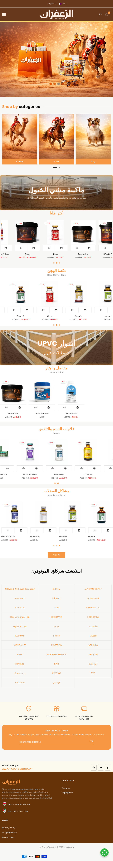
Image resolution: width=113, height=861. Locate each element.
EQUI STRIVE (93, 617)
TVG (93, 673)
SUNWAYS (56, 673)
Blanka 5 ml (20, 474)
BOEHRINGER (93, 598)
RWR (56, 663)
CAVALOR (20, 607)
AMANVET (20, 598)
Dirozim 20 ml (18, 316)
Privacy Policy (8, 827)
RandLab (19, 663)
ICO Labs (93, 626)
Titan (110, 254)
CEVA (56, 607)
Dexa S (90, 536)
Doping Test (67, 792)
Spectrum (20, 673)
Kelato (56, 635)
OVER (20, 654)
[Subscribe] (88, 742)
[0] (106, 14)
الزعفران (56, 682)
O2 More (107, 474)
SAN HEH (93, 663)
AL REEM (56, 588)
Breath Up (78, 474)
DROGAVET (56, 617)
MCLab (93, 635)
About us (66, 788)
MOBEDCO (56, 645)
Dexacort (33, 536)
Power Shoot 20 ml (82, 254)
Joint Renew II (42, 413)
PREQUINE (93, 654)
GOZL (56, 626)
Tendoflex (13, 413)
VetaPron (20, 682)
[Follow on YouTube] (101, 767)
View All (56, 555)
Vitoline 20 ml (49, 474)
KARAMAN (20, 635)
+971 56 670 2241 (20, 811)
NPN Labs (93, 645)
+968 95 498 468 (22, 804)
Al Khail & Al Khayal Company (20, 588)
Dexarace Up (54, 254)
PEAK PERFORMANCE (56, 654)
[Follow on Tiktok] (108, 767)
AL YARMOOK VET (93, 588)
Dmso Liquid (71, 413)
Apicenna (56, 598)
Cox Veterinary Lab (19, 617)
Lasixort (62, 536)
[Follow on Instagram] (94, 767)
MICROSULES (20, 645)
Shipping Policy (9, 832)
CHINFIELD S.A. (93, 607)
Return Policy (8, 837)
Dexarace (26, 254)
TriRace (76, 316)
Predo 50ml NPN (105, 316)
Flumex (46, 316)
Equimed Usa (19, 626)
